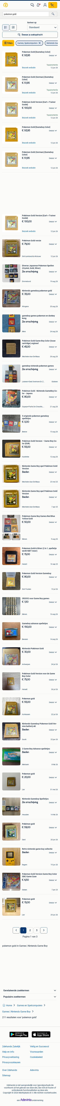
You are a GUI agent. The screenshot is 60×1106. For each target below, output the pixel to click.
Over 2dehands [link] (9, 1070)
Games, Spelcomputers (27, 43)
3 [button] (36, 930)
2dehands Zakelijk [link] (11, 1046)
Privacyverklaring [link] (10, 1057)
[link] (6, 5)
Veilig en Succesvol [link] (39, 1046)
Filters (10, 43)
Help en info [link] (8, 1051)
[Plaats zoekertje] (52, 5)
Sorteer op (31, 22)
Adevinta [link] (34, 1070)
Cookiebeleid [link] (36, 1057)
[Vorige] (16, 930)
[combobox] (26, 14)
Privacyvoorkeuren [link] (11, 1062)
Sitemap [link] (6, 1075)
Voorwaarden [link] (36, 1051)
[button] (38, 5)
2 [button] (30, 930)
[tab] (5, 27)
